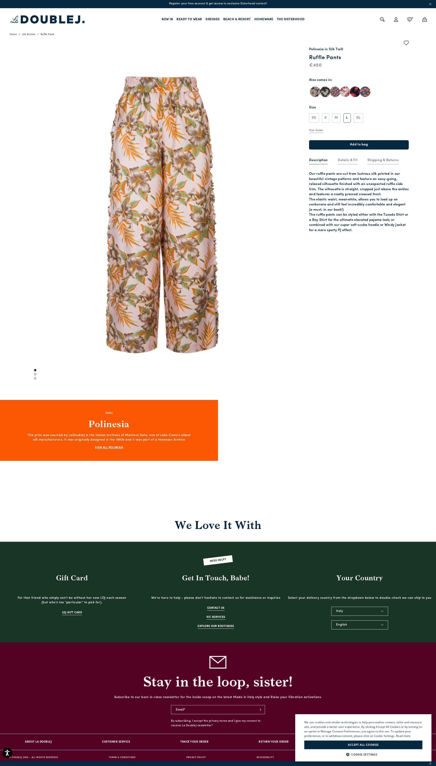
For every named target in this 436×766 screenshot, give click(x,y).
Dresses (213, 19)
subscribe (260, 709)
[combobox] (359, 611)
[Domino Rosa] (335, 91)
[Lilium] (345, 91)
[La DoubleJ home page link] (47, 19)
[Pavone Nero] (355, 91)
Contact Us (216, 608)
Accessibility (265, 757)
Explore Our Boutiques (216, 626)
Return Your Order (274, 742)
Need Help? (218, 560)
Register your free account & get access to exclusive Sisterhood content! (218, 3)
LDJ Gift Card (72, 612)
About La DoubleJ (38, 742)
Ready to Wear (189, 19)
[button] (363, 754)
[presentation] (318, 160)
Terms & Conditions (122, 757)
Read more (403, 736)
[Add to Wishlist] (406, 44)
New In (167, 19)
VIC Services (215, 617)
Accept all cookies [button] (363, 745)
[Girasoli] (315, 91)
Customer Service (116, 742)
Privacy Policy (196, 757)
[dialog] (363, 737)
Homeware (263, 19)
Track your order (194, 742)
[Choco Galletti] (325, 91)
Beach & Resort (237, 19)
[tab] (318, 161)
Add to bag (359, 144)
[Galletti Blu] (365, 91)
